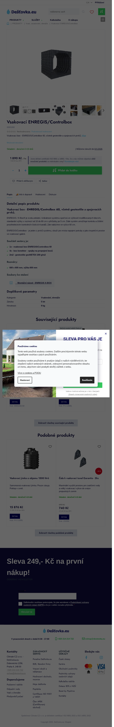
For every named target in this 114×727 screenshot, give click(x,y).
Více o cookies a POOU (29, 373)
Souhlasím (87, 380)
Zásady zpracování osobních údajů (82, 394)
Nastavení (25, 380)
